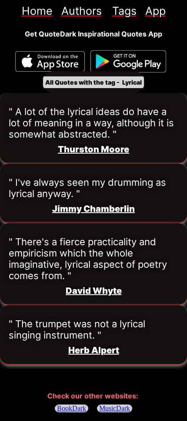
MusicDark (114, 408)
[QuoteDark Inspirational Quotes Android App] (128, 61)
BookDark (71, 408)
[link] (37, 10)
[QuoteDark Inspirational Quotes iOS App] (50, 61)
